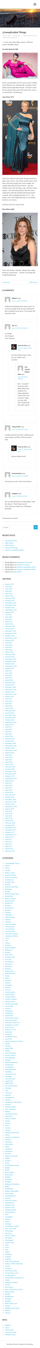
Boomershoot (9, 901)
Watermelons (9, 1292)
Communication (10, 924)
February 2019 (10, 795)
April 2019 (8, 790)
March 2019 (9, 792)
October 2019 (10, 776)
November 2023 (10, 661)
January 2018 (9, 825)
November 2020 (10, 746)
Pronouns (6, 282)
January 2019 (9, 797)
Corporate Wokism (11, 936)
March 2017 (9, 849)
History (7, 1051)
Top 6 (7, 1247)
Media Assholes (10, 1107)
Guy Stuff (8, 1039)
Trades (7, 1252)
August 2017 (9, 837)
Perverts (8, 1153)
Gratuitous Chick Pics (10, 37)
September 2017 (11, 834)
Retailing (8, 1182)
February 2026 (10, 598)
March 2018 (9, 820)
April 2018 (8, 818)
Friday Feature (10, 1001)
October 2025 (10, 607)
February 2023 (10, 682)
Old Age (8, 1139)
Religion (8, 1177)
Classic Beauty (10, 917)
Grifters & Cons (10, 1029)
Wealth (7, 1294)
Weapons (8, 1299)
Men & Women (10, 1109)
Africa (7, 868)
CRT (6, 940)
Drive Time (9, 955)
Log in (7, 1327)
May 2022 (8, 703)
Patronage (8, 1151)
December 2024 (10, 631)
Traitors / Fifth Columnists (14, 1264)
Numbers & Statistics (12, 1137)
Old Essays (8, 1142)
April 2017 (8, 846)
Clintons (8, 919)
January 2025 (9, 628)
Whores (7, 1306)
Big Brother (9, 896)
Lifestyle (8, 1088)
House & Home (10, 1055)
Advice (7, 866)
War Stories (9, 1287)
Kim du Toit (16, 35)
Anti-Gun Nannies (11, 877)
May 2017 (8, 844)
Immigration (9, 1065)
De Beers (8, 945)
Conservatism (9, 926)
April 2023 (8, 678)
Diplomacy (8, 950)
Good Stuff (9, 1015)
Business (8, 910)
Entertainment (10, 973)
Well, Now (33, 282)
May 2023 (8, 675)
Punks (7, 1163)
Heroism (8, 1046)
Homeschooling (10, 1053)
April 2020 (8, 762)
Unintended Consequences (14, 1278)
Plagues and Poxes (11, 1156)
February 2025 (10, 626)
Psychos (8, 1161)
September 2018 (11, 806)
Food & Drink (9, 994)
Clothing (8, 922)
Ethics (7, 978)
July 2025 (8, 614)
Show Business (10, 1212)
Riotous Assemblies (12, 1191)
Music (7, 1125)
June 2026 (8, 589)
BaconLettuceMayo (11, 887)
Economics (8, 964)
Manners (8, 1100)
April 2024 (8, 650)
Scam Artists (9, 1193)
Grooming (8, 1032)
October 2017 (10, 832)
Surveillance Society (12, 1226)
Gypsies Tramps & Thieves (14, 1041)
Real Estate (9, 1175)
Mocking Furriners (11, 1114)
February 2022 (10, 710)
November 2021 (10, 717)
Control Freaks (10, 931)
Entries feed (9, 1330)
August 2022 (9, 696)
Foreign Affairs (10, 997)
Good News (9, 1013)
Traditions (8, 1254)
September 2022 (11, 694)
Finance (7, 987)
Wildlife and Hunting (12, 1308)
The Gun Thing (10, 1235)
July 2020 (8, 755)
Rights (7, 1186)
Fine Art (8, 990)
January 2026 (9, 600)
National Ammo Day (12, 1132)
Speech (7, 1219)
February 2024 (10, 654)
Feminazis (8, 985)
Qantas (7, 1168)
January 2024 (9, 657)
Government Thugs (11, 1018)
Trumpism (8, 1268)
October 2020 (10, 748)
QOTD (7, 1170)
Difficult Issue (10, 545)
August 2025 (9, 612)
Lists (6, 1090)
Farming (8, 980)
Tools (7, 1245)
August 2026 (9, 584)
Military (7, 1111)
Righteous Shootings (12, 1184)
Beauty (7, 891)
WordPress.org (10, 1334)
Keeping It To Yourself (24, 562)
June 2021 (8, 729)
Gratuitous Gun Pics (12, 1025)
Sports (7, 1221)
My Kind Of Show (11, 541)
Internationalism (10, 1069)
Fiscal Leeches (10, 992)
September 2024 (11, 638)
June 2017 (8, 841)
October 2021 (10, 720)
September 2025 (11, 610)
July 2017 (8, 839)
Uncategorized (10, 1275)
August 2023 (9, 668)
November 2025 (10, 605)
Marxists (8, 1104)
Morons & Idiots (10, 1118)
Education (8, 966)
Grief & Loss (9, 1027)
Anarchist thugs (10, 875)
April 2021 (8, 734)
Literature (8, 1093)
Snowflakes (9, 1217)
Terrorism (8, 1233)
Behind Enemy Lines (12, 894)
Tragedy (8, 1256)
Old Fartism (9, 1144)
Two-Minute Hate (11, 1271)
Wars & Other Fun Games (14, 1289)
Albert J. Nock (10, 873)
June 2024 (8, 645)
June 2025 (8, 617)
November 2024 (10, 633)
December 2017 (10, 827)
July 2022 (8, 699)
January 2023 (9, 685)
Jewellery (8, 1072)
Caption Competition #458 (14, 550)
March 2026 (9, 596)
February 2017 (10, 851)
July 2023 (8, 671)
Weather (8, 1301)
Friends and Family (11, 1004)
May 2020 (8, 760)
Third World (9, 1240)
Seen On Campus (11, 1200)
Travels (7, 1266)
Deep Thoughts (10, 948)
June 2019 (8, 785)
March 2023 (9, 680)
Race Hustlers (9, 1172)
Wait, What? (9, 543)
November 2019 (10, 774)
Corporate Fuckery (11, 933)
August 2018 (9, 809)
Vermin (7, 1285)
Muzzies (8, 1128)
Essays (7, 976)
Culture (7, 943)
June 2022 (8, 701)
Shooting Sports (10, 1210)
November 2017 (10, 830)
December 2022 (10, 687)
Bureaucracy (9, 908)
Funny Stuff (9, 1006)
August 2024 (9, 640)
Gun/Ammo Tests (11, 1036)
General (7, 1008)
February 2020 (10, 767)
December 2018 (10, 799)
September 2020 (11, 750)
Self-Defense (9, 1203)
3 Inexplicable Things (30, 35)
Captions (8, 912)
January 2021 (9, 741)
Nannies (8, 1130)
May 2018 (8, 816)
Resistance (8, 1179)
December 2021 (10, 715)
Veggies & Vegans (11, 1282)
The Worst (8, 1238)
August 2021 (9, 724)
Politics (7, 1158)
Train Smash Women (12, 1261)
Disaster (8, 952)
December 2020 (10, 743)
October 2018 (10, 804)
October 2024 (10, 635)
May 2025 (8, 619)
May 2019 (8, 788)
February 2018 (10, 823)
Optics (7, 1146)
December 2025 (10, 603)
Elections (8, 969)
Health (7, 1043)
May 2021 (8, 731)
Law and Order (10, 1079)
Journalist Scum (10, 1074)
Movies (7, 1121)
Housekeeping (10, 1058)
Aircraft (7, 870)
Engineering (9, 971)
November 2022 (10, 689)
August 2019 (9, 781)
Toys (6, 1249)
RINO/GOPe (9, 1189)
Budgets (8, 905)
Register (8, 1325)
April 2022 (8, 706)
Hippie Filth (9, 1048)
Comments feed (10, 1332)
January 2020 (9, 769)
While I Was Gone (11, 1303)
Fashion (7, 983)
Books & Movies (10, 898)
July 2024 (8, 643)
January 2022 (9, 713)
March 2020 (9, 764)
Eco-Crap (8, 959)
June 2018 (8, 813)
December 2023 (10, 659)
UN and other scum (11, 1273)
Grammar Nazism (11, 1020)
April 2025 (8, 621)
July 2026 (8, 586)
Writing (7, 1313)
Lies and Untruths (11, 1086)
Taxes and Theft (10, 1228)
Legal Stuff (9, 1081)
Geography (9, 1011)
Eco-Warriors (9, 962)
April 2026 (8, 593)
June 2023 (8, 673)
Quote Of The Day (11, 548)
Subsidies (8, 1224)
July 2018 (8, 811)
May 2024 (8, 647)
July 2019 (8, 783)
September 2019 (11, 778)
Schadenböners (10, 1196)
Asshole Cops (9, 882)
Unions (7, 1280)
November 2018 (10, 802)
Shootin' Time (10, 1205)
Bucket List (9, 903)
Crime (7, 938)
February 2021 (10, 738)
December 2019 (10, 771)
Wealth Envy (9, 1296)
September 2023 (11, 666)
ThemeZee (29, 1344)
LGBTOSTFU (9, 1083)
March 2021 (9, 736)
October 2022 (10, 692)
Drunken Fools (10, 957)
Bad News (8, 889)
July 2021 (8, 727)
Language (8, 1076)
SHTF (7, 1214)
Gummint (8, 1034)
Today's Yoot (9, 1242)
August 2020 (9, 753)
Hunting (8, 1060)
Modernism (9, 1116)
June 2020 (8, 757)
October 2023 (10, 664)
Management (9, 1097)
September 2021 (11, 722)
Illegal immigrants (11, 1062)
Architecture (9, 880)
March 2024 (9, 652)
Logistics (8, 1095)
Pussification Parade (12, 1165)
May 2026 (8, 591)
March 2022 (9, 708)
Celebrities (9, 915)
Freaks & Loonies (11, 999)
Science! (8, 1198)
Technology (9, 1231)
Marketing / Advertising (13, 1102)
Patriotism (8, 1149)
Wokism (8, 1310)
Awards (7, 884)
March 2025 (9, 624)
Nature (7, 1135)
